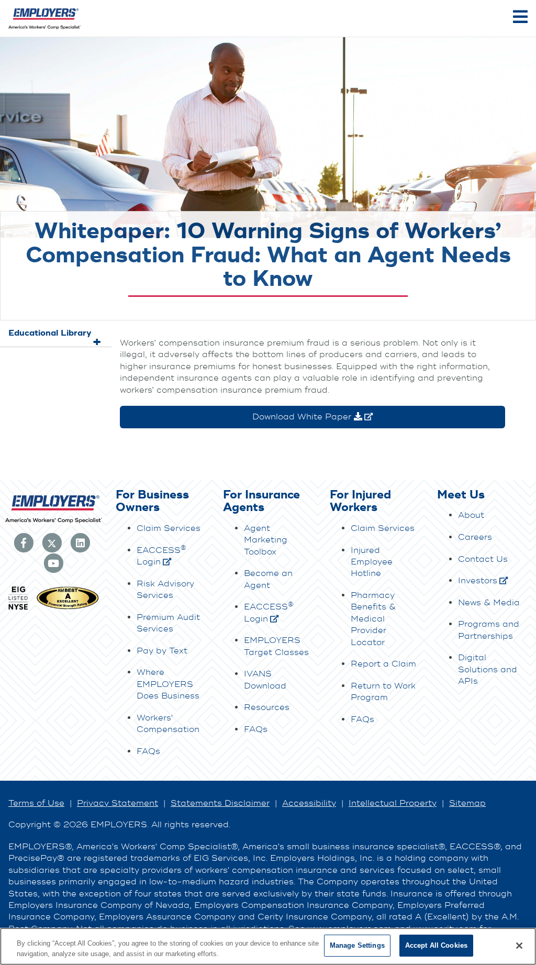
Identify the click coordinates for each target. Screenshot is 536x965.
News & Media (489, 602)
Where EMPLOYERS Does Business (168, 684)
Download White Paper (303, 417)
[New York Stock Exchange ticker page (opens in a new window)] (18, 608)
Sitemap (467, 803)
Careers (475, 537)
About (471, 515)
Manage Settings (357, 945)
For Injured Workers (360, 501)
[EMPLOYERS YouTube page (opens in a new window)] (53, 562)
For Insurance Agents (261, 501)
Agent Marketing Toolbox (265, 540)
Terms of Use (36, 803)
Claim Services (168, 528)
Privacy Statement (117, 803)
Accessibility (309, 803)
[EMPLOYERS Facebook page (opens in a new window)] (23, 542)
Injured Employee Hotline (372, 562)
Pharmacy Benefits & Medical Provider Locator (373, 619)
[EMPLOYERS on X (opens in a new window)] (51, 542)
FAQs (148, 751)
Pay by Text (162, 651)
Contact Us (483, 559)
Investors (477, 580)
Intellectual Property (393, 803)
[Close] (519, 945)
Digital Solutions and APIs (487, 669)
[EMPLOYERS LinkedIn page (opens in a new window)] (80, 542)
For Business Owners (152, 501)
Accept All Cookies (436, 945)
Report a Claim (383, 664)
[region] (268, 946)
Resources (266, 707)
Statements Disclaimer (220, 803)
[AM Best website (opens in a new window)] (67, 608)
